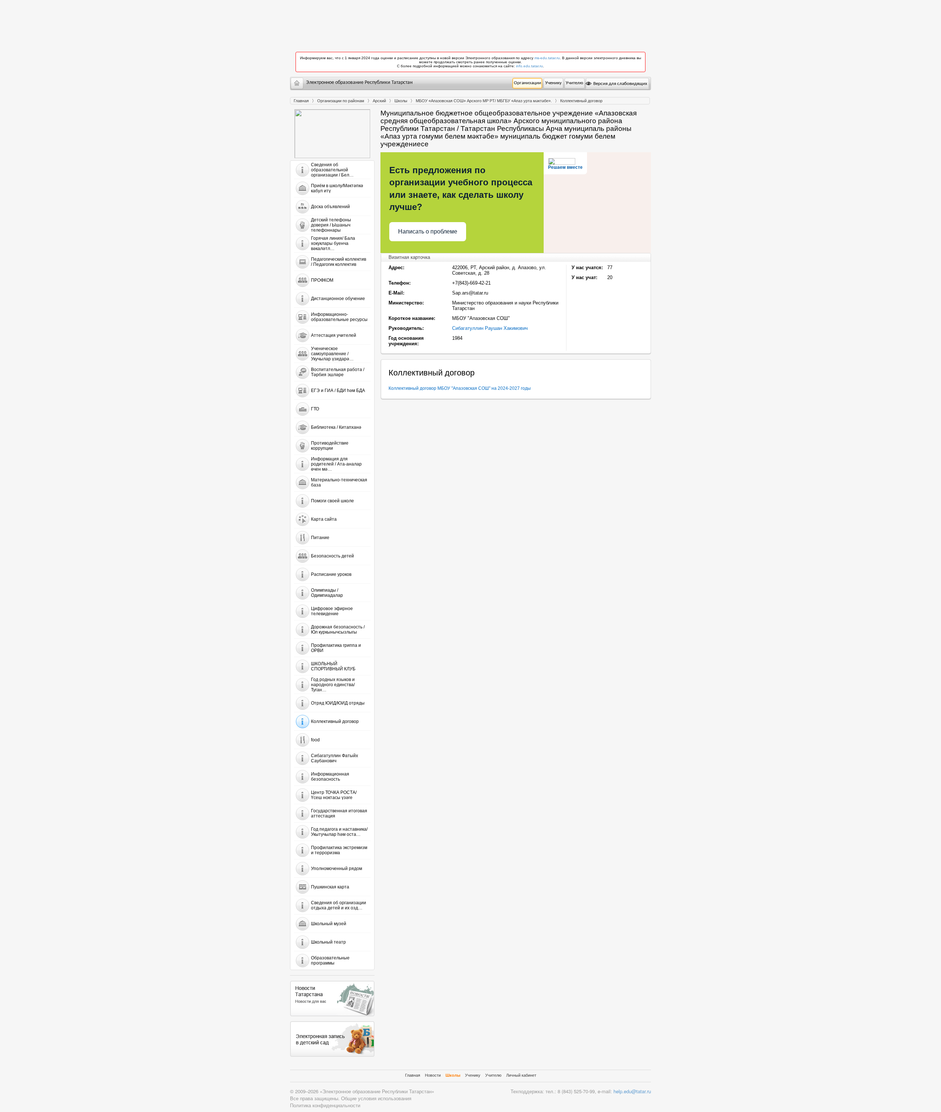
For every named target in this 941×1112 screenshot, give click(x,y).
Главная (301, 101)
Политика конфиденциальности (325, 1105)
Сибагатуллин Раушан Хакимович (490, 328)
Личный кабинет (521, 1075)
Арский (379, 101)
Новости (433, 1075)
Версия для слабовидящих (619, 83)
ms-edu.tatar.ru (547, 58)
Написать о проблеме (427, 231)
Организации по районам (340, 101)
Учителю (574, 83)
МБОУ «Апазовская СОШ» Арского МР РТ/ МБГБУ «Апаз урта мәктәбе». (484, 101)
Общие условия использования (376, 1098)
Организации (527, 83)
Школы (400, 101)
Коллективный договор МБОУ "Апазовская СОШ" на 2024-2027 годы (460, 388)
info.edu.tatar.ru (529, 66)
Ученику (553, 83)
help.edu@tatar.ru (632, 1091)
